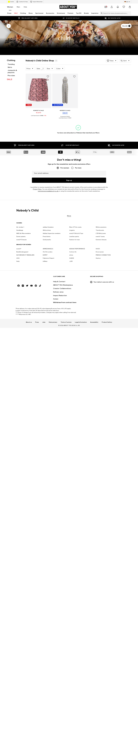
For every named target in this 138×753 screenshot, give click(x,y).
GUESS (71, 258)
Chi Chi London (47, 252)
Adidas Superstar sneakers (51, 233)
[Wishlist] (123, 7)
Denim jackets (21, 236)
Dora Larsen (100, 252)
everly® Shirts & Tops (76, 233)
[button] (112, 60)
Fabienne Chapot (48, 258)
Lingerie (72, 230)
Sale (38, 68)
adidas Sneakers (48, 227)
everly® (18, 249)
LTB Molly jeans (101, 233)
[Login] (111, 7)
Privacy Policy (37, 189)
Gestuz (98, 258)
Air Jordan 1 (20, 227)
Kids (25, 7)
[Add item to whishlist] (48, 76)
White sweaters (101, 227)
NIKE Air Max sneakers (23, 233)
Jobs (43, 322)
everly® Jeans (100, 236)
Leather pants (74, 236)
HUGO (98, 249)
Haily (18, 261)
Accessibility (94, 322)
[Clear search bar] (129, 13)
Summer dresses (101, 239)
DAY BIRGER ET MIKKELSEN (25, 255)
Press (37, 322)
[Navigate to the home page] (28, 277)
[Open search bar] (101, 13)
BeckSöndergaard (22, 252)
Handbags (19, 230)
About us (29, 322)
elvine (71, 255)
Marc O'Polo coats (75, 227)
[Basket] (130, 7)
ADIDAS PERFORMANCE (77, 249)
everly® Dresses (21, 239)
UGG (18, 258)
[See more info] (39, 117)
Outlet (12, 1)
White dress (47, 230)
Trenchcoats (100, 230)
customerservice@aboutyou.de (48, 191)
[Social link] (18, 285)
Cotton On (72, 252)
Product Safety (107, 322)
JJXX (71, 261)
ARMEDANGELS (48, 249)
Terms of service (66, 322)
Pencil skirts (46, 236)
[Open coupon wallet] (105, 7)
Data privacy (53, 322)
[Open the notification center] (117, 7)
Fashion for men (74, 239)
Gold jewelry (47, 239)
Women (10, 7)
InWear (45, 261)
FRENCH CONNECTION (103, 255)
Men (18, 7)
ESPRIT (45, 255)
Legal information (81, 322)
